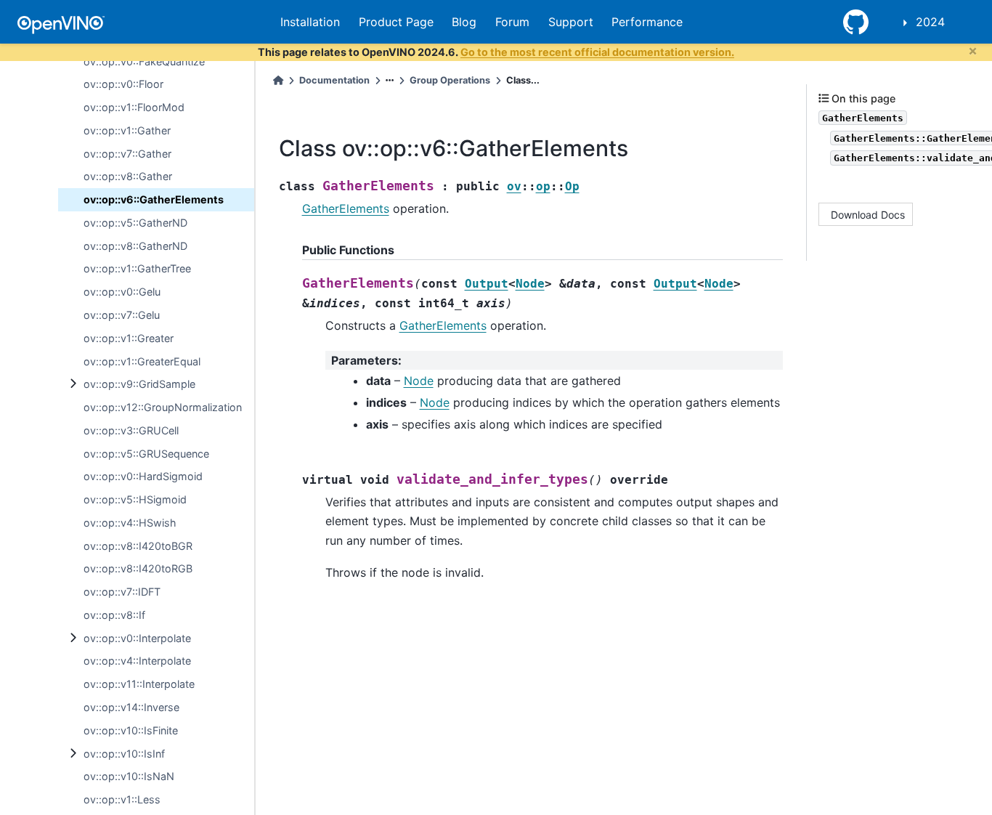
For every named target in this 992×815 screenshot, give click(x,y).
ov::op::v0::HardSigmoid (143, 476)
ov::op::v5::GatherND (135, 222)
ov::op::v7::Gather (127, 153)
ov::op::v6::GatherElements (154, 199)
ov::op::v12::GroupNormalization (163, 407)
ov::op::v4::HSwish (130, 522)
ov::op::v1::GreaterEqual (142, 361)
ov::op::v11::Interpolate (139, 684)
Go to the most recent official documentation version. (597, 52)
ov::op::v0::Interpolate (137, 638)
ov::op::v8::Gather (128, 176)
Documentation (334, 80)
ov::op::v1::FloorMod (134, 107)
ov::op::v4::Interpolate (137, 660)
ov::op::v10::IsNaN (129, 776)
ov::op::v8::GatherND (135, 246)
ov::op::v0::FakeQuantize (144, 61)
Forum (512, 22)
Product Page (396, 22)
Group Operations (450, 80)
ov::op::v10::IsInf (124, 753)
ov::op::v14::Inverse (131, 707)
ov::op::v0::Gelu (122, 291)
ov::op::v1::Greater (129, 338)
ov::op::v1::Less (122, 799)
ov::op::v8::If (114, 615)
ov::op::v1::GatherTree (137, 268)
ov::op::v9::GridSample (139, 384)
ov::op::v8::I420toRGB (138, 568)
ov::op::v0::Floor (123, 84)
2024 (930, 22)
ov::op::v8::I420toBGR (138, 546)
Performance (647, 22)
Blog (464, 22)
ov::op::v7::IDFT (122, 591)
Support (570, 22)
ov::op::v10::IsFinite (131, 730)
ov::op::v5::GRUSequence (146, 453)
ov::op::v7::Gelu (122, 315)
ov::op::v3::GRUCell (131, 430)
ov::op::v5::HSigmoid (135, 499)
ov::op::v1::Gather (127, 130)
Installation (310, 22)
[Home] (278, 80)
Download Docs (868, 214)
